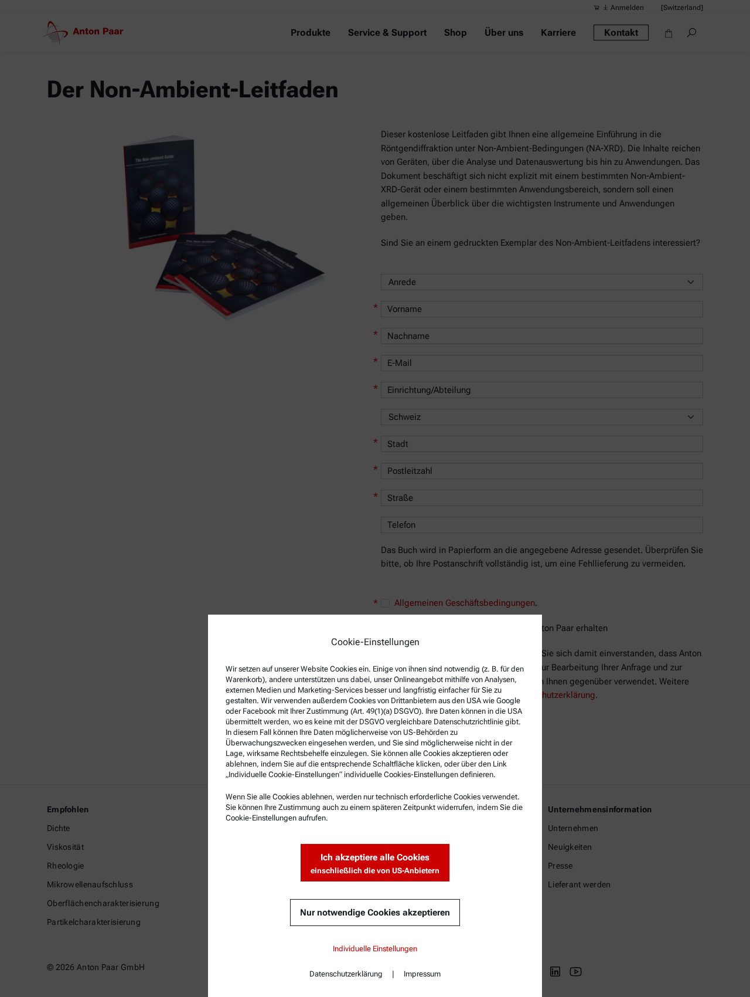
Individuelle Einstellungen (375, 948)
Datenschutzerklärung (346, 973)
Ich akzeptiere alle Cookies (375, 863)
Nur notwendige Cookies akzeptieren (375, 912)
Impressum (422, 973)
